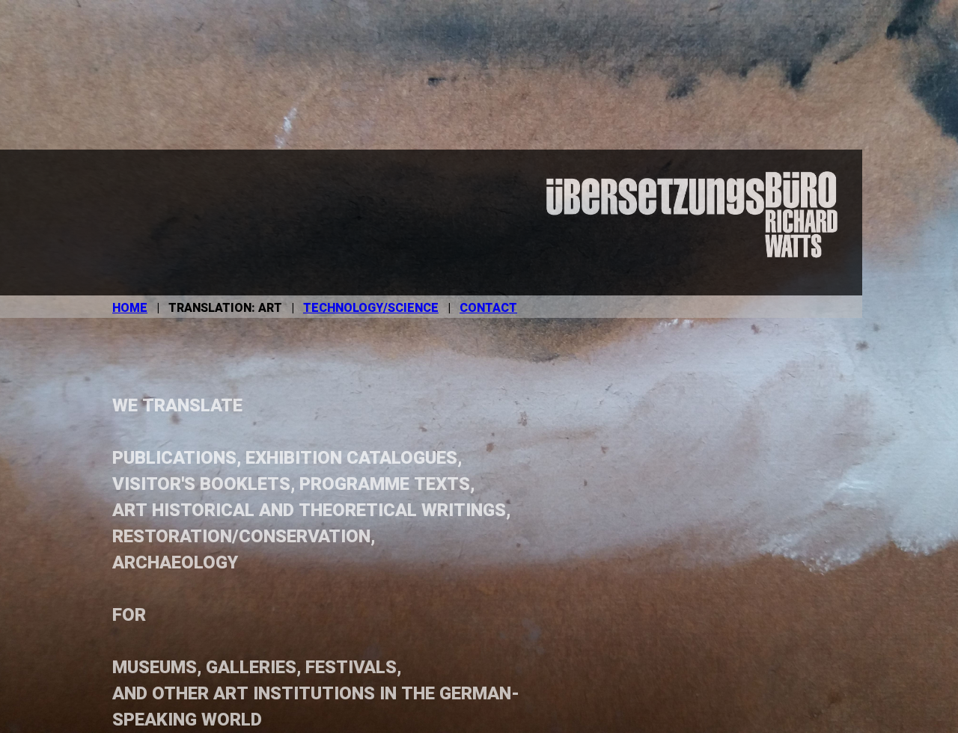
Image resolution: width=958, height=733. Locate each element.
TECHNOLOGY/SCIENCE (371, 308)
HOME (129, 308)
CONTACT (488, 308)
